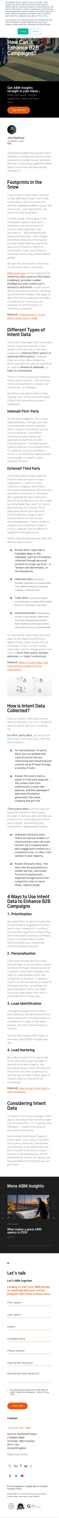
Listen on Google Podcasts (22, 1476)
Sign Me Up (18, 110)
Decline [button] (36, 31)
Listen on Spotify (16, 1476)
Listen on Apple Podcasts (10, 1476)
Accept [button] (23, 31)
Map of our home (17, 1454)
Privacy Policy (42, 16)
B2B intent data (16, 273)
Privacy (18, 1489)
